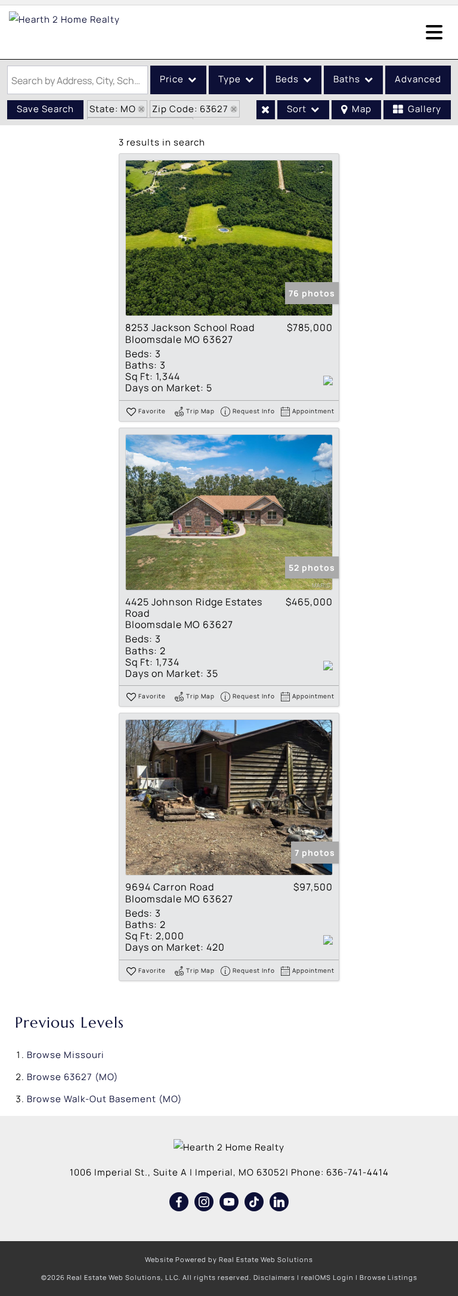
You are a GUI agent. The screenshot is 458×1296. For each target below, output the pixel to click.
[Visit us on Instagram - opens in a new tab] (204, 1202)
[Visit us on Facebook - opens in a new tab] (179, 1202)
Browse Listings (388, 1277)
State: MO (112, 109)
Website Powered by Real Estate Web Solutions (229, 1259)
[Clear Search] (265, 109)
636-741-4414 (357, 1172)
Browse (65, 1054)
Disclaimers (274, 1277)
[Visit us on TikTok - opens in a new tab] (254, 1202)
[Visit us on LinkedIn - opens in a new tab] (279, 1202)
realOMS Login (327, 1277)
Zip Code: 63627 (190, 109)
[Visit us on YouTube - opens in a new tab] (229, 1202)
